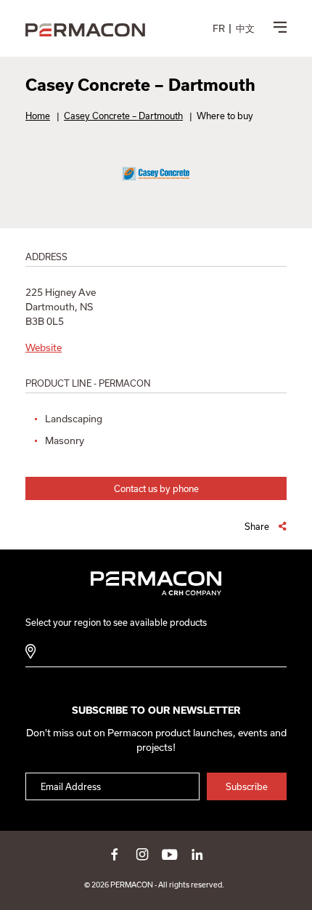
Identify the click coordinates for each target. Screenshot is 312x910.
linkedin (197, 854)
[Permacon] (85, 31)
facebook (115, 854)
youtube (170, 854)
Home (37, 115)
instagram (142, 854)
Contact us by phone (156, 488)
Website (43, 347)
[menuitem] (219, 28)
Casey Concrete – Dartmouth (123, 115)
